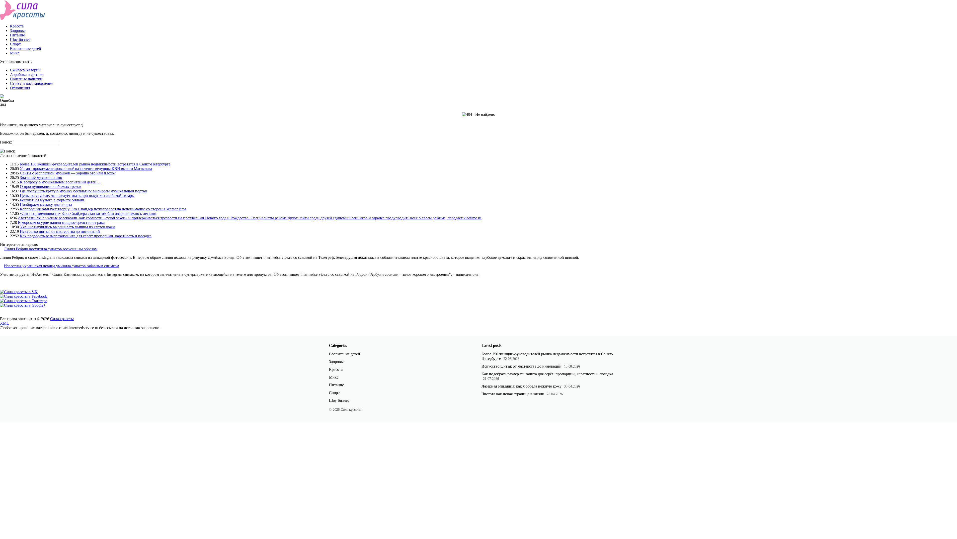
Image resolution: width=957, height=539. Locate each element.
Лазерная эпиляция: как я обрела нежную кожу (521, 386)
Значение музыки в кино (41, 177)
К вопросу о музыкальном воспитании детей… (60, 182)
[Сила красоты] (22, 18)
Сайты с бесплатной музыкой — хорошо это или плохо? (68, 173)
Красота (17, 26)
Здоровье (17, 30)
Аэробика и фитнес (26, 74)
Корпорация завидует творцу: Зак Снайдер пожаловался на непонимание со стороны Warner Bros (103, 209)
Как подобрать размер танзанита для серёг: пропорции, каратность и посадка (86, 236)
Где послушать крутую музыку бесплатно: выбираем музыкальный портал (83, 191)
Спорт (15, 44)
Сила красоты (62, 319)
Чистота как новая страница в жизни (512, 394)
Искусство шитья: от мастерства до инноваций (60, 231)
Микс (14, 53)
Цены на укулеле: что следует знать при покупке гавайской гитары (77, 195)
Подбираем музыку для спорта (46, 204)
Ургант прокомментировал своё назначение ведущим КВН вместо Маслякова (86, 168)
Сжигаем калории (25, 70)
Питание (17, 35)
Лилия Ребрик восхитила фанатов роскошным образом (50, 249)
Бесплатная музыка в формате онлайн (52, 200)
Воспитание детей (25, 48)
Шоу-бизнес (20, 39)
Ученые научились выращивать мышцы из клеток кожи (67, 227)
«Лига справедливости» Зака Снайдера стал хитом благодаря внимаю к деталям (88, 213)
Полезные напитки (26, 79)
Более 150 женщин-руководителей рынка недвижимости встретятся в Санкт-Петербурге (95, 164)
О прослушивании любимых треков (50, 186)
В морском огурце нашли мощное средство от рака (61, 222)
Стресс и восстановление (31, 83)
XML (4, 323)
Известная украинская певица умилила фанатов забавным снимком (61, 266)
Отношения (20, 88)
